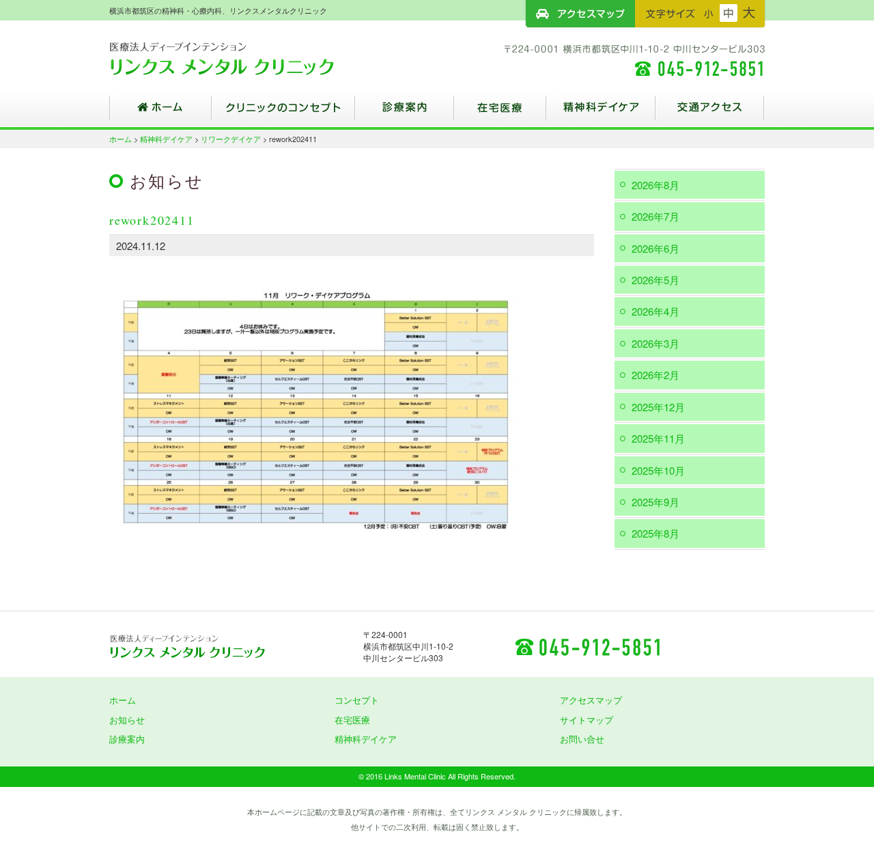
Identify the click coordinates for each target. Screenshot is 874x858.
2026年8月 (655, 185)
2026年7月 (655, 216)
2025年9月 (655, 502)
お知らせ (127, 719)
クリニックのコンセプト (283, 113)
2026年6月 (655, 248)
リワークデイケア (231, 138)
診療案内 (404, 113)
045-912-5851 (587, 646)
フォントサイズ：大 (749, 13)
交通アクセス (710, 113)
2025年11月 (658, 438)
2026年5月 (655, 280)
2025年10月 (658, 470)
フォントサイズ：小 (709, 13)
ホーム (160, 113)
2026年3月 (655, 343)
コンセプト (357, 699)
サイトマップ (586, 719)
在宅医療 (500, 113)
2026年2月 (655, 375)
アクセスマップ (580, 13)
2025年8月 (655, 533)
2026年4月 (655, 311)
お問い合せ (582, 738)
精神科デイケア (601, 113)
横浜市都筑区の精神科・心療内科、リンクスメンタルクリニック (245, 58)
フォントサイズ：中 (728, 13)
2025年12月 (658, 407)
